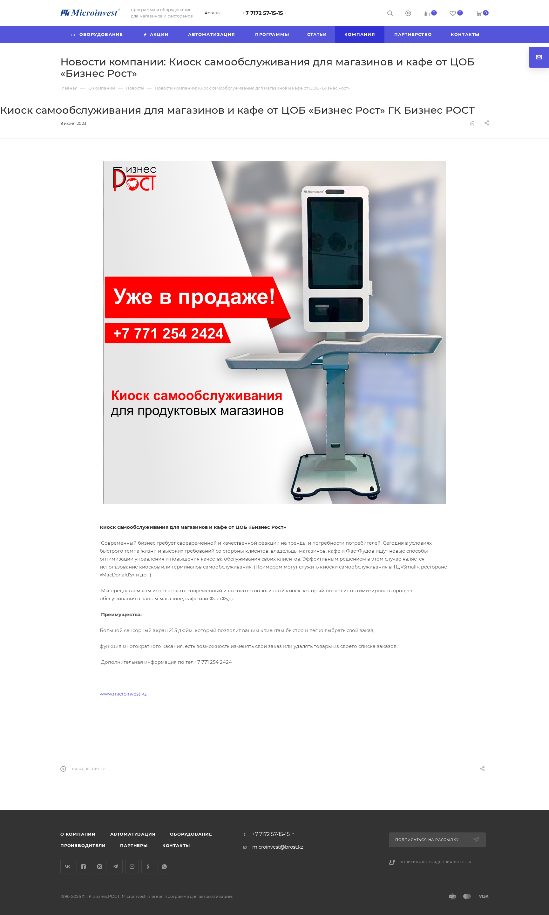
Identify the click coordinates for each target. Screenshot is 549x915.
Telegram (116, 866)
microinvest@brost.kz (277, 847)
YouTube (132, 866)
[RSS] (472, 123)
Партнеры (133, 845)
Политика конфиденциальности (435, 862)
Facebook (83, 866)
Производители (82, 845)
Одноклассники (148, 866)
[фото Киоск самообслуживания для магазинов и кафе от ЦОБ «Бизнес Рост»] (274, 332)
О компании (78, 834)
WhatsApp (164, 866)
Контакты (176, 845)
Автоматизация (132, 834)
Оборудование (191, 834)
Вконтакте (67, 866)
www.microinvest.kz (123, 694)
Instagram (99, 866)
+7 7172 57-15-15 (262, 13)
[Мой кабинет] (408, 14)
